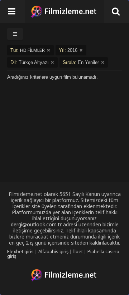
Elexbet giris (20, 251)
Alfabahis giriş (53, 251)
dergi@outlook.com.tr (36, 224)
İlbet (78, 251)
